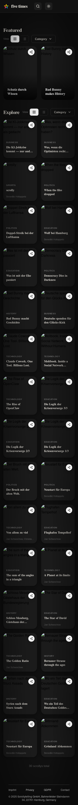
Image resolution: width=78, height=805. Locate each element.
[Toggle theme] (48, 6)
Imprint (12, 789)
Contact (65, 789)
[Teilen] (31, 52)
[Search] (38, 6)
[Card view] (15, 38)
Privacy (30, 789)
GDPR (47, 789)
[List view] (24, 38)
